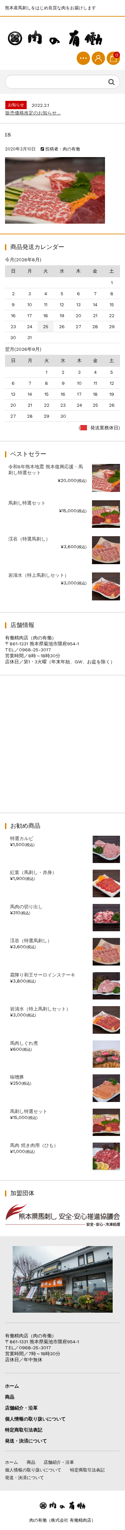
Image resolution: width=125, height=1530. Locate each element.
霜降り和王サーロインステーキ (42, 975)
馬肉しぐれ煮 (24, 1043)
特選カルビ (21, 838)
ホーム (12, 1386)
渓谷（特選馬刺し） (31, 940)
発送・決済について (26, 1440)
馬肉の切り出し (26, 906)
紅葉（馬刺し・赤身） (33, 872)
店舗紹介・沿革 (21, 1408)
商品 (9, 1397)
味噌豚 (17, 1077)
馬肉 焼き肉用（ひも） (34, 1145)
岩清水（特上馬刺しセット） (40, 1008)
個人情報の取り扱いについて (35, 1418)
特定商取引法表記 (23, 1429)
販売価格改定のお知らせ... (33, 112)
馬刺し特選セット (28, 1111)
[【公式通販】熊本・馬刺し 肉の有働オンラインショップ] (55, 37)
